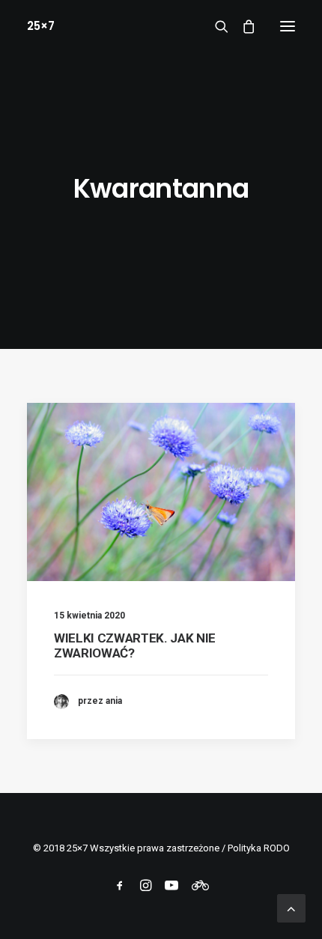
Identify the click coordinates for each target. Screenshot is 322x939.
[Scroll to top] (291, 907)
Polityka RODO (259, 848)
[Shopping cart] (241, 26)
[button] (287, 26)
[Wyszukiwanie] (214, 26)
